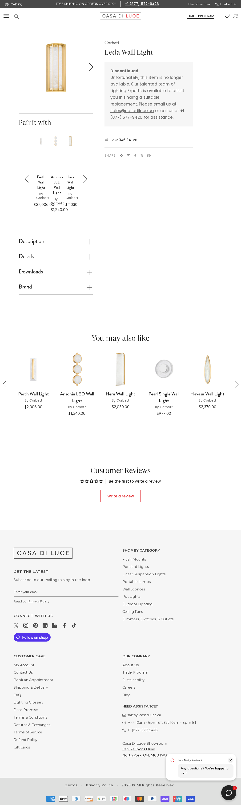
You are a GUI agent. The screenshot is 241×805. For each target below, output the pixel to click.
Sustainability (133, 680)
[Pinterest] (149, 155)
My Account (24, 665)
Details (26, 256)
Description (31, 241)
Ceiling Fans (132, 612)
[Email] (128, 155)
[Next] (83, 179)
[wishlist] (227, 16)
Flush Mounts (134, 559)
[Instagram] (25, 625)
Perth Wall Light (41, 182)
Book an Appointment (33, 680)
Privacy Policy (38, 601)
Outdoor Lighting (137, 604)
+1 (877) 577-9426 (142, 3)
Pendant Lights (135, 567)
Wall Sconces (133, 589)
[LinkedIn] (45, 625)
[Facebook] (135, 155)
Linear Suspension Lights (143, 574)
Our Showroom (199, 4)
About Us (130, 665)
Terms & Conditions (30, 717)
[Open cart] (235, 15)
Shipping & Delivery (31, 687)
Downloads (31, 272)
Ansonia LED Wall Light (57, 185)
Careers (128, 687)
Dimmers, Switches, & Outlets (147, 619)
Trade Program (135, 672)
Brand (25, 287)
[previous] (21, 67)
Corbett (112, 42)
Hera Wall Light (70, 182)
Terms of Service (28, 732)
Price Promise (26, 710)
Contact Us (228, 4)
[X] (142, 155)
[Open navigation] (6, 16)
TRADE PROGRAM (200, 16)
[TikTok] (74, 625)
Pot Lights (131, 596)
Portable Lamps (136, 582)
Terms (71, 785)
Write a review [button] (120, 496)
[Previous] (28, 179)
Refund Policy (25, 740)
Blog (126, 695)
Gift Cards (22, 747)
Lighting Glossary (28, 702)
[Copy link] (121, 155)
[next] (90, 67)
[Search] (57, 16)
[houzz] (54, 625)
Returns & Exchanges (32, 725)
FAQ (17, 695)
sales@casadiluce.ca (132, 111)
